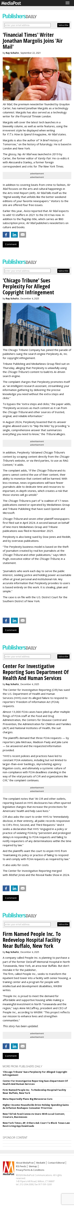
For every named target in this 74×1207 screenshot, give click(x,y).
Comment (11, 244)
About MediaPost (25, 1162)
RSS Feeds (21, 1166)
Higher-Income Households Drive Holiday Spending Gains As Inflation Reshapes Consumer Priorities (36, 1106)
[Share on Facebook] (6, 235)
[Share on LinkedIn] (14, 235)
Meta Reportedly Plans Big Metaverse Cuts (27, 1098)
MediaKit (40, 1162)
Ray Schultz (12, 52)
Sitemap (33, 1166)
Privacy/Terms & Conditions (30, 1169)
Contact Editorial (56, 1162)
